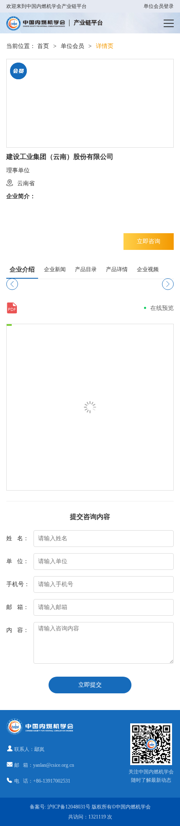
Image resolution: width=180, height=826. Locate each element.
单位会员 (72, 46)
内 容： (17, 630)
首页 (43, 46)
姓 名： (17, 538)
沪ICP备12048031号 (68, 807)
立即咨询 (148, 241)
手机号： (18, 584)
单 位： (17, 561)
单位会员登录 (159, 6)
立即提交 (90, 685)
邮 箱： (17, 607)
